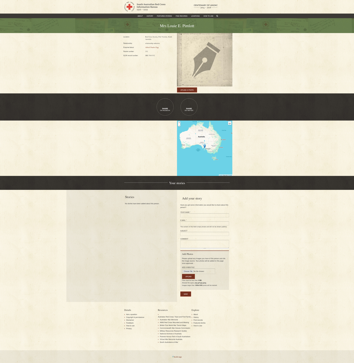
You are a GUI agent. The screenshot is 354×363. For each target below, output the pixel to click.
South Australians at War (169, 342)
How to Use (208, 16)
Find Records (181, 16)
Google (230, 175)
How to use (130, 325)
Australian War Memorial (169, 319)
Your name (185, 212)
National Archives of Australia (171, 333)
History (150, 16)
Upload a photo (187, 90)
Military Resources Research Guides (173, 331)
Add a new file (188, 267)
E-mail (183, 220)
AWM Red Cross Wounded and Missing (174, 322)
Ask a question (131, 314)
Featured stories (164, 16)
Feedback (129, 323)
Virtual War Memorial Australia (171, 339)
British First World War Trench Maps (173, 325)
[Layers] (229, 123)
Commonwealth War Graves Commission (175, 328)
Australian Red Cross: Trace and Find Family (174, 316)
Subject (183, 231)
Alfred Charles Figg (152, 47)
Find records (198, 320)
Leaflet (220, 175)
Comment (184, 239)
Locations (195, 16)
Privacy (129, 328)
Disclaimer (130, 320)
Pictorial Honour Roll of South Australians (175, 336)
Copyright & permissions (135, 317)
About (140, 16)
